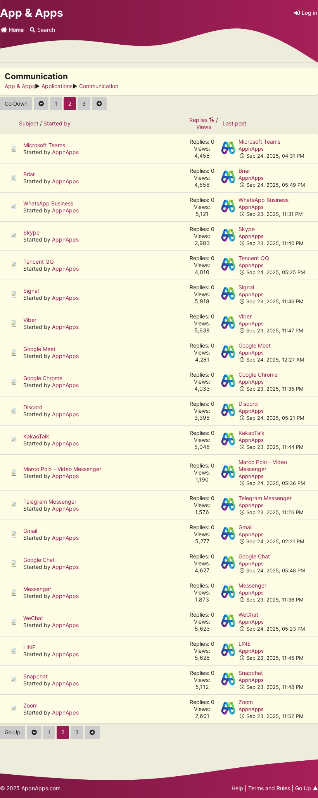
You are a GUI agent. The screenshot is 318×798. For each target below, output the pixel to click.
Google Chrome (42, 378)
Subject (28, 123)
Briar (29, 174)
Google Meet (39, 349)
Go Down (16, 103)
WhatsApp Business (48, 203)
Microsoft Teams (44, 145)
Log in (309, 12)
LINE (29, 647)
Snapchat (35, 676)
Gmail (30, 530)
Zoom (30, 705)
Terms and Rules (269, 788)
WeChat (33, 618)
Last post (234, 123)
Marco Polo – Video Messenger (62, 469)
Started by (57, 123)
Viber (29, 319)
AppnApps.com (40, 788)
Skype (31, 232)
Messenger (37, 589)
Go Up (13, 732)
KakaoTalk (36, 436)
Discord (33, 407)
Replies (198, 119)
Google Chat (39, 559)
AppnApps (65, 152)
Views (203, 126)
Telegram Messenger (49, 501)
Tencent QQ (38, 261)
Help (237, 788)
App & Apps (31, 12)
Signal (31, 290)
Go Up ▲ (306, 788)
